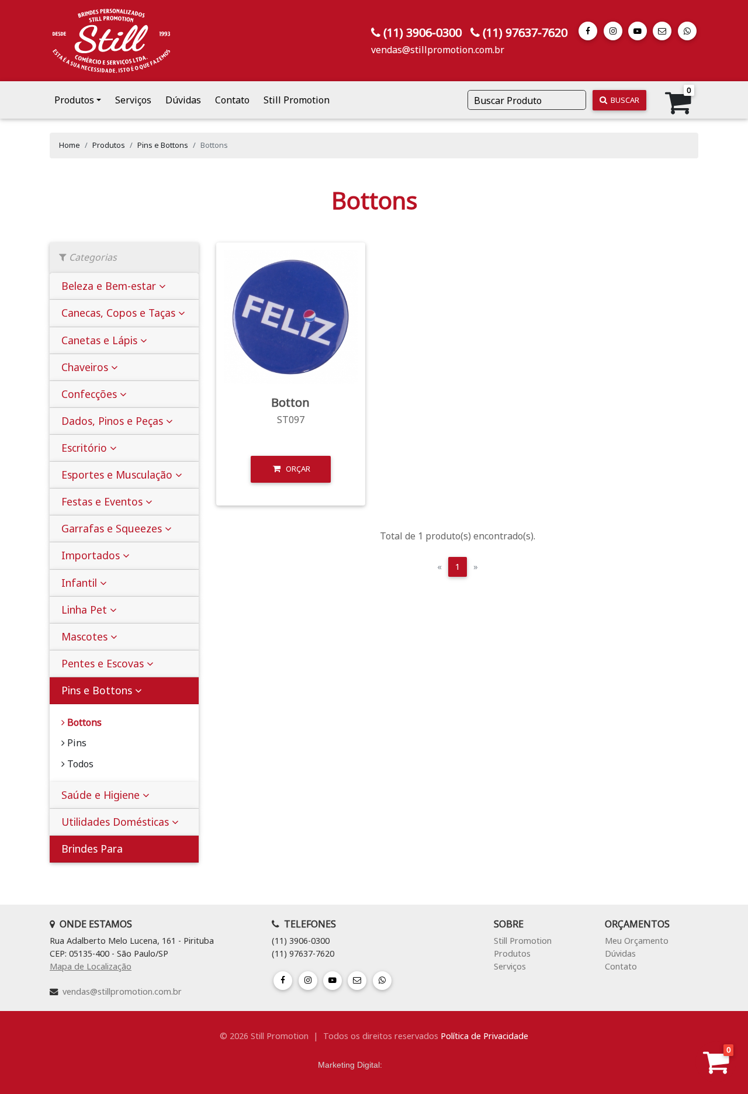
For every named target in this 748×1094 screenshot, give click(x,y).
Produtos (108, 145)
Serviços (133, 100)
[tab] (124, 286)
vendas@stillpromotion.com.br (437, 49)
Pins (75, 742)
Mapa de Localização (90, 966)
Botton (290, 402)
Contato (232, 100)
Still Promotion (297, 100)
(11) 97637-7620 (525, 32)
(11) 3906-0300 (422, 32)
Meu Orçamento (637, 940)
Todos (79, 763)
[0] (716, 1068)
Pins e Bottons (162, 145)
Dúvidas (183, 100)
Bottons (83, 722)
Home (69, 145)
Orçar (295, 468)
